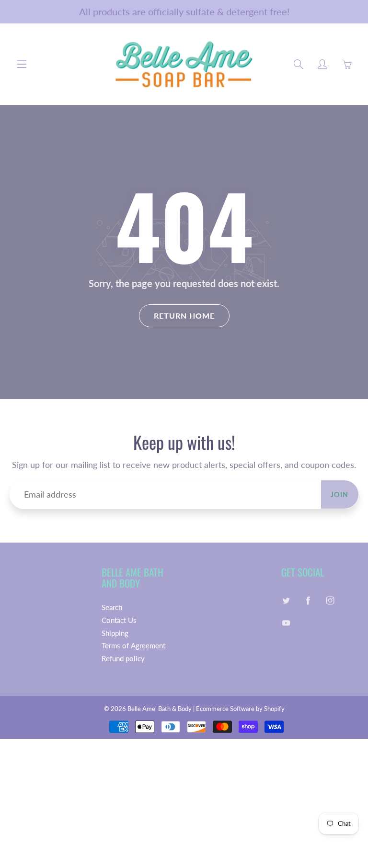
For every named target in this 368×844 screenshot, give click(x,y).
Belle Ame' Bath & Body (159, 708)
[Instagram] (330, 600)
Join (340, 494)
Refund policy (123, 659)
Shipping (115, 633)
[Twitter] (286, 600)
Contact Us (119, 620)
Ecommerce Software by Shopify (240, 708)
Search (112, 607)
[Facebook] (308, 600)
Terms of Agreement (133, 646)
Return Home (184, 315)
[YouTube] (286, 623)
